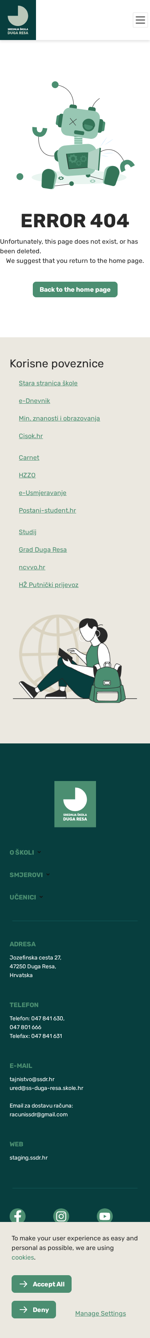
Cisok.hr (31, 436)
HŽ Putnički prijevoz (48, 585)
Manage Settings (100, 1313)
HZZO (27, 475)
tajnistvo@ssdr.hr (32, 1079)
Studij (27, 532)
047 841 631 (46, 1036)
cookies (23, 1257)
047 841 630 (47, 1018)
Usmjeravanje (46, 493)
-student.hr (58, 510)
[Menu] (140, 20)
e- (22, 493)
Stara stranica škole (48, 383)
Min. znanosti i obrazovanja (59, 418)
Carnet (29, 457)
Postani (30, 510)
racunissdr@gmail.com (39, 1114)
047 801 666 (25, 1027)
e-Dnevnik (34, 401)
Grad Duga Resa (43, 549)
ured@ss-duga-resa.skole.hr (46, 1088)
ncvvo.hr (32, 567)
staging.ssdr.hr (29, 1157)
